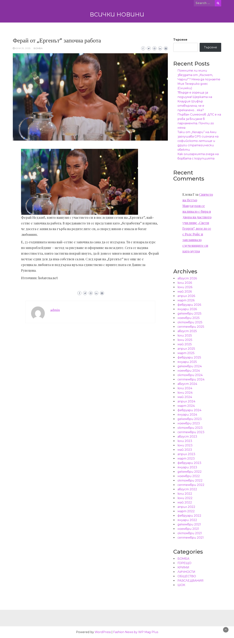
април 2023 (186, 454)
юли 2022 (185, 493)
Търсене (180, 39)
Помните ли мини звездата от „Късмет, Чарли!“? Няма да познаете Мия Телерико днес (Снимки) (199, 79)
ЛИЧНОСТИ (186, 572)
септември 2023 (191, 432)
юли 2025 (185, 335)
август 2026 (187, 278)
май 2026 (185, 291)
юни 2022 (185, 498)
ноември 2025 (189, 318)
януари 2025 (187, 362)
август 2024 (187, 384)
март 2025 (186, 353)
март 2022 (186, 511)
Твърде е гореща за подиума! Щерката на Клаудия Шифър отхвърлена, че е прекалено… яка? (195, 101)
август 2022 (187, 489)
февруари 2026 (189, 304)
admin (55, 310)
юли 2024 (185, 388)
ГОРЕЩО (184, 563)
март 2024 (186, 406)
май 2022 (185, 502)
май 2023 (185, 449)
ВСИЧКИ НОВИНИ (117, 14)
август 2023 (187, 436)
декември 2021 (189, 524)
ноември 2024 (189, 370)
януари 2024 (187, 414)
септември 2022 (191, 485)
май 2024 (185, 397)
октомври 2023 (190, 427)
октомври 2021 (190, 533)
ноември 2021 (188, 529)
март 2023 (186, 458)
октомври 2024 (190, 375)
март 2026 (186, 300)
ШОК (181, 585)
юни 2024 (185, 392)
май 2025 (185, 344)
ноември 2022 (189, 476)
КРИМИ (183, 567)
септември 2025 (191, 326)
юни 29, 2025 (22, 48)
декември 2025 (189, 313)
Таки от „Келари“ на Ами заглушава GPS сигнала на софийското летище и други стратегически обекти (198, 140)
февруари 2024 (189, 410)
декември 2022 (190, 471)
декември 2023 (190, 419)
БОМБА (38, 48)
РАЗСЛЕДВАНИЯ (190, 580)
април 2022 (186, 507)
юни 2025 (185, 340)
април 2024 (186, 401)
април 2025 (186, 348)
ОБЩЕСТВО (187, 576)
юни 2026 (185, 287)
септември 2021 (191, 537)
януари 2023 (187, 467)
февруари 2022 (189, 515)
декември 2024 (190, 366)
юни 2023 (185, 445)
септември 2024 (191, 379)
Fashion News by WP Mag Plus (135, 632)
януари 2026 (187, 309)
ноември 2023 (189, 423)
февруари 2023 (189, 463)
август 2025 (187, 331)
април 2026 (186, 296)
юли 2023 (185, 441)
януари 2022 (187, 520)
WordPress (103, 632)
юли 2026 (185, 282)
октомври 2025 (190, 322)
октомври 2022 (190, 480)
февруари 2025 (189, 357)
